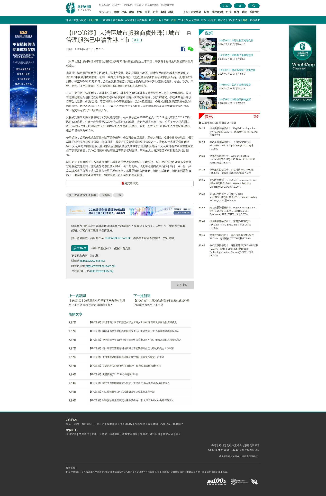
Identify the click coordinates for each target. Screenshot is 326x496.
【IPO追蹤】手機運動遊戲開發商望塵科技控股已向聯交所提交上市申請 (126, 357)
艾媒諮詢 (84, 434)
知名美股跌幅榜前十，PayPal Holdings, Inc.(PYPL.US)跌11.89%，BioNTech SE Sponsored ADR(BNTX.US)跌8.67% (233, 211)
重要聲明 (153, 424)
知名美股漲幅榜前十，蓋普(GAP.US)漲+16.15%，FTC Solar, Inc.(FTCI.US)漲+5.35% (230, 224)
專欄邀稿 (112, 424)
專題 (236, 11)
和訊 (94, 434)
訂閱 (225, 5)
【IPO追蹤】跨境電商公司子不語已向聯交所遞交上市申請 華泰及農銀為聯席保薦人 (133, 322)
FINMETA (127, 5)
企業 (147, 11)
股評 (151, 20)
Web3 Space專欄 (188, 20)
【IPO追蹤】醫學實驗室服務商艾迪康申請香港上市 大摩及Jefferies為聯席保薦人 (131, 400)
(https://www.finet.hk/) (92, 260)
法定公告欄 (234, 20)
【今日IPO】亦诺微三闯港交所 (234, 99)
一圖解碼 (105, 20)
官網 (116, 11)
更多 (256, 116)
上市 (118, 195)
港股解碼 (118, 20)
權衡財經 (155, 434)
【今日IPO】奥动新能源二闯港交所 (237, 70)
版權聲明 (140, 424)
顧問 (163, 11)
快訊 (68, 20)
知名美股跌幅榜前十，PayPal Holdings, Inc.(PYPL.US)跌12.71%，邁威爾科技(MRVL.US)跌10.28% (234, 131)
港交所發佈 (80, 20)
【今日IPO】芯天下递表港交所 (234, 84)
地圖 (131, 11)
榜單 (124, 11)
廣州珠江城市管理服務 (82, 195)
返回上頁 (182, 284)
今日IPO (93, 20)
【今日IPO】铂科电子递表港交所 (235, 55)
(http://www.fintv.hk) (101, 271)
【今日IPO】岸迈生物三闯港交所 (235, 40)
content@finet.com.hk (118, 238)
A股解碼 (129, 20)
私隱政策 (165, 424)
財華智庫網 (104, 5)
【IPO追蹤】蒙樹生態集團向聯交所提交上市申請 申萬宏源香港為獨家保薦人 (129, 383)
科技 (228, 11)
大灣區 (106, 195)
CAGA (221, 20)
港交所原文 (131, 183)
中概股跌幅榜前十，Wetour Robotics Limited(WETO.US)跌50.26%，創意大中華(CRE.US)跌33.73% (232, 159)
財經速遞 (196, 11)
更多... (179, 434)
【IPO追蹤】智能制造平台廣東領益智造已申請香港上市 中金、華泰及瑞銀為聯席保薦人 (135, 339)
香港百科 (255, 11)
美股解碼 (142, 20)
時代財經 (115, 434)
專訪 (166, 20)
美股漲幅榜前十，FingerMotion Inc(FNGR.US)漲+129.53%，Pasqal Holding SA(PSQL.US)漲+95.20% (233, 197)
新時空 (103, 434)
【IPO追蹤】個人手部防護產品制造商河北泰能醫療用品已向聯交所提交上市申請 (131, 348)
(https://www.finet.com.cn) (100, 266)
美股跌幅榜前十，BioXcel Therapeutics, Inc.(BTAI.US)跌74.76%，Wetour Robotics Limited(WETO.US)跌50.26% (233, 183)
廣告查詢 (87, 424)
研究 (155, 11)
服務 (245, 20)
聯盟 (171, 11)
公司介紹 (99, 424)
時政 (244, 11)
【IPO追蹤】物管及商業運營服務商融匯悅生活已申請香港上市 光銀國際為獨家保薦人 (134, 331)
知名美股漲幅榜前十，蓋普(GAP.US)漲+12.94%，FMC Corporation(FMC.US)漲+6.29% (231, 145)
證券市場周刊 (130, 434)
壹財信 (144, 434)
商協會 (212, 20)
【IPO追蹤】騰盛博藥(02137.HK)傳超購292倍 (113, 374)
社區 (203, 20)
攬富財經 (168, 434)
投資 (206, 11)
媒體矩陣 (152, 5)
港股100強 (217, 11)
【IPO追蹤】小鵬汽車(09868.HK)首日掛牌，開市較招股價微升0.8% (125, 365)
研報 (158, 20)
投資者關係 (126, 424)
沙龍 (139, 11)
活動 (173, 20)
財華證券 (138, 5)
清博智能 (71, 434)
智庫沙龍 (167, 5)
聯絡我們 (255, 20)
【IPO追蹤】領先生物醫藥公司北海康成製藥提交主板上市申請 (122, 391)
